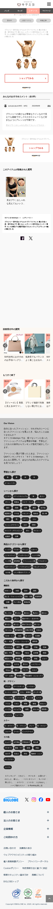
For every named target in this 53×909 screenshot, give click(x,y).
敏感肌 (18, 659)
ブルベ (7, 664)
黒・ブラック (21, 726)
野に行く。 (9, 782)
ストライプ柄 (19, 698)
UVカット (7, 591)
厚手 (18, 647)
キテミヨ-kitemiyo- (12, 218)
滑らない (18, 613)
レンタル (27, 659)
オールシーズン (10, 483)
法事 (16, 536)
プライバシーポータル (38, 861)
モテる (16, 664)
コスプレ (8, 767)
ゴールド (16, 731)
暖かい (7, 618)
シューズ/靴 (36, 555)
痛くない (37, 624)
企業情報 (8, 828)
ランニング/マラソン (11, 525)
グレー (31, 726)
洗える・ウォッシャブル (13, 596)
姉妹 (37, 748)
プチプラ (25, 670)
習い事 (44, 513)
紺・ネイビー (42, 726)
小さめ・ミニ (9, 636)
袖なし (18, 653)
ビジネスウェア (10, 555)
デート (7, 502)
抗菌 (7, 602)
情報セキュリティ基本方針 (16, 874)
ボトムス (25, 549)
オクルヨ (31, 776)
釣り (27, 530)
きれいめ (36, 709)
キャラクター (9, 759)
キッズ (20, 11)
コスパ (34, 670)
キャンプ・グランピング (13, 530)
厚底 (35, 659)
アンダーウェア (23, 555)
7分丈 (27, 653)
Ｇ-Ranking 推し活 (35, 785)
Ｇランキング (10, 776)
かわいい (43, 703)
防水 (26, 591)
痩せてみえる (27, 624)
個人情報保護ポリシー (14, 861)
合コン (42, 496)
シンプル (8, 709)
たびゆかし (40, 782)
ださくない (8, 630)
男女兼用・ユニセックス (34, 676)
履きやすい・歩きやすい (31, 618)
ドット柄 (30, 698)
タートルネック (19, 686)
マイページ (46, 11)
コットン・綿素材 (10, 692)
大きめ (38, 630)
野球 (33, 525)
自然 (27, 709)
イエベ (44, 659)
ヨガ (25, 525)
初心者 (35, 742)
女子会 (43, 508)
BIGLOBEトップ (11, 881)
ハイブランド (36, 664)
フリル (7, 703)
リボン (16, 703)
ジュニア (8, 742)
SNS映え (19, 676)
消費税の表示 (25, 848)
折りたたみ (8, 647)
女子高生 (16, 742)
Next (48, 345)
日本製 (35, 653)
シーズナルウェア (24, 567)
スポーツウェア (10, 567)
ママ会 (16, 513)
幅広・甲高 (8, 653)
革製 (25, 703)
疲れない (44, 613)
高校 (16, 508)
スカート (34, 549)
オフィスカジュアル (20, 496)
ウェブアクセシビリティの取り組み (20, 854)
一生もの (8, 670)
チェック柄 (8, 698)
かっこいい (8, 715)
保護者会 (8, 513)
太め (19, 636)
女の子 (7, 754)
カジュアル (17, 709)
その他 (7, 572)
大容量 (37, 636)
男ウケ (25, 664)
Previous (5, 345)
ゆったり (28, 636)
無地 (34, 703)
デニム (7, 686)
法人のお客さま (12, 820)
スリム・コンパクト (22, 641)
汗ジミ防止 (17, 602)
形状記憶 (27, 602)
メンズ (6, 11)
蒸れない (27, 613)
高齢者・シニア (36, 754)
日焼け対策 (29, 630)
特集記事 (43, 20)
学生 (25, 754)
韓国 (44, 653)
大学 (25, 508)
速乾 (34, 591)
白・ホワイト (9, 726)
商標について (38, 874)
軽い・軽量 (8, 641)
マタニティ (26, 513)
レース (38, 698)
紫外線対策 (19, 630)
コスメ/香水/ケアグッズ (21, 572)
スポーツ (25, 519)
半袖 (35, 647)
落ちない (8, 624)
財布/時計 (17, 561)
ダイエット (37, 530)
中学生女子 (26, 742)
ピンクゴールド (27, 731)
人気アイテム (26, 20)
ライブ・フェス (27, 502)
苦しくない (8, 613)
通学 (7, 519)
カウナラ (20, 782)
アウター (16, 549)
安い (16, 670)
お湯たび (41, 776)
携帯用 (34, 641)
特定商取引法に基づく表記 (34, 868)
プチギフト (8, 748)
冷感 (17, 591)
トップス (8, 549)
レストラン (40, 502)
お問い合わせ (10, 848)
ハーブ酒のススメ (18, 785)
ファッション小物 (29, 561)
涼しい (16, 618)
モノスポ (42, 779)
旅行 (7, 508)
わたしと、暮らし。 (13, 779)
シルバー (8, 731)
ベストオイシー (29, 779)
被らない (16, 624)
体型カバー (8, 659)
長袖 (44, 647)
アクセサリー (43, 561)
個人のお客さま (12, 812)
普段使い (44, 709)
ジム (34, 519)
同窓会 (16, 502)
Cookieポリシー (11, 868)
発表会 (35, 513)
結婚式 (7, 536)
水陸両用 (38, 596)
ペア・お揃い (9, 676)
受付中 (9, 20)
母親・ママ (19, 748)
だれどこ (21, 776)
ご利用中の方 (11, 837)
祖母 (28, 748)
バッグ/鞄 (7, 561)
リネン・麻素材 (25, 692)
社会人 (16, 754)
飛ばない (36, 613)
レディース (33, 11)
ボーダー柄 (37, 692)
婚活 (34, 508)
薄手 (27, 647)
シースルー (31, 686)
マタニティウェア (39, 567)
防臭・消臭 (28, 596)
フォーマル (19, 715)
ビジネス (8, 496)
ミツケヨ (30, 782)
